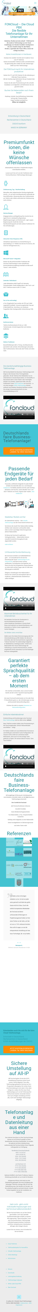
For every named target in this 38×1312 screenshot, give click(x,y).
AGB (30, 1303)
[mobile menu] (35, 3)
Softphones (6, 487)
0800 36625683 (15, 1303)
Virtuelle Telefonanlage (14, 1251)
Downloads (11, 1273)
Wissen (10, 1269)
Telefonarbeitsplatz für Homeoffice (18, 1247)
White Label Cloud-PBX (14, 1283)
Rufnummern (11, 1258)
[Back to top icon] (19, 1297)
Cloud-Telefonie (18, 383)
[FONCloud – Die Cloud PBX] (6, 3)
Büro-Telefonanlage (9, 720)
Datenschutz (24, 1303)
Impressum (19, 1305)
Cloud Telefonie (12, 1244)
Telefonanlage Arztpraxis (15, 1280)
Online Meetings (12, 1254)
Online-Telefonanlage (20, 385)
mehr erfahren (9, 544)
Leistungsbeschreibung (14, 1276)
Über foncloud (12, 1287)
